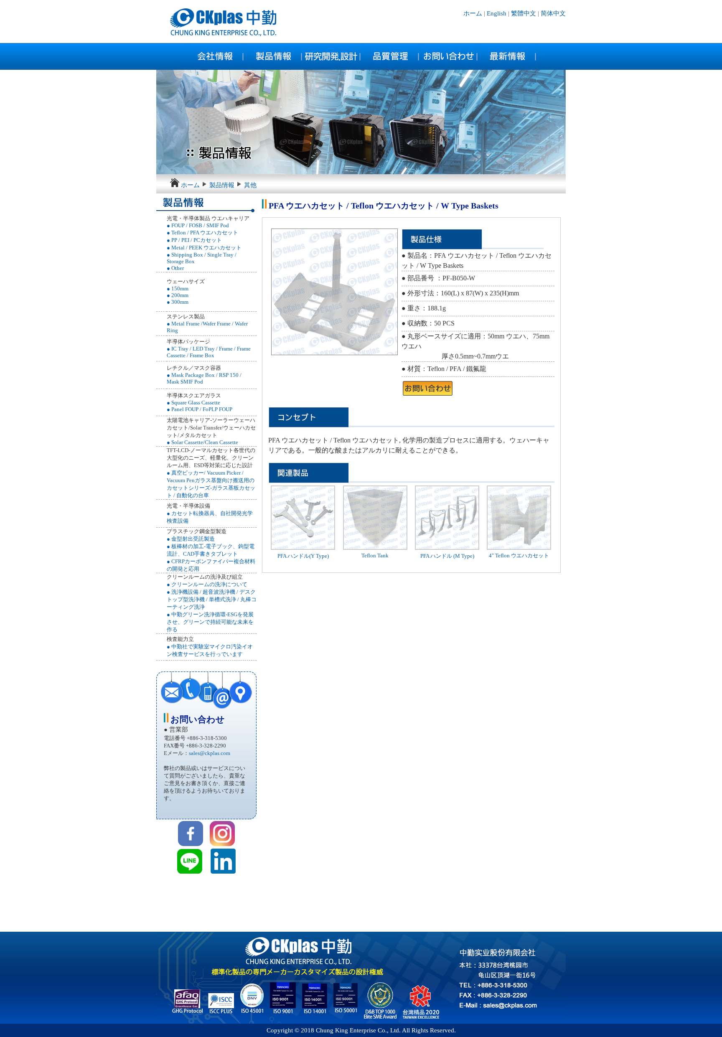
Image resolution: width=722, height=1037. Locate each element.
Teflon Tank (375, 555)
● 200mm (177, 295)
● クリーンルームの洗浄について (207, 584)
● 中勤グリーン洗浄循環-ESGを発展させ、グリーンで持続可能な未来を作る (210, 622)
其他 (250, 185)
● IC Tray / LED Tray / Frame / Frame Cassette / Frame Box (209, 352)
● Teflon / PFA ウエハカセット (202, 232)
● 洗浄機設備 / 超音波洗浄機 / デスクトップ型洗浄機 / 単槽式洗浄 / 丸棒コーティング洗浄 (212, 599)
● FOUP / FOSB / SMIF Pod (198, 225)
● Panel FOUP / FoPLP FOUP (199, 409)
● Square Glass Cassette (193, 402)
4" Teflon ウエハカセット (519, 555)
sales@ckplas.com (209, 753)
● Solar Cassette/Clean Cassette (202, 442)
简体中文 (553, 13)
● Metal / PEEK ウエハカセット (204, 247)
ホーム (473, 13)
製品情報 (221, 185)
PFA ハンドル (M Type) (447, 556)
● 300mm (177, 302)
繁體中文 (523, 13)
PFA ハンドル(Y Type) (303, 556)
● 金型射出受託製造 (191, 539)
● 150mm (177, 288)
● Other (175, 268)
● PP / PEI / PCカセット (194, 240)
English (496, 13)
